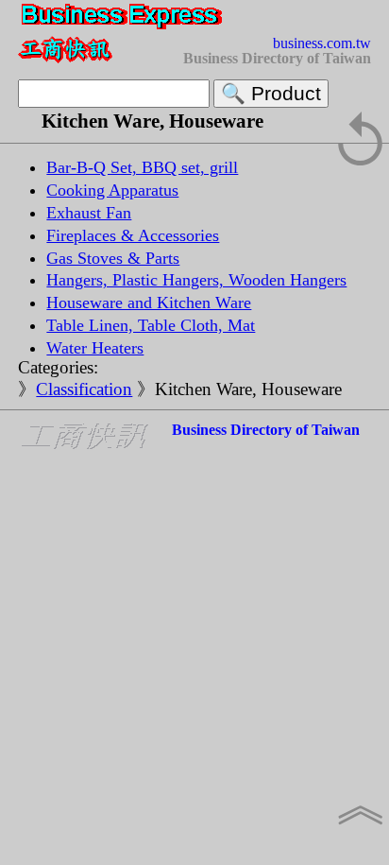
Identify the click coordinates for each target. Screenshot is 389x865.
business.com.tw (322, 43)
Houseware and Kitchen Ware (148, 302)
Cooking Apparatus (112, 190)
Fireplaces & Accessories (132, 235)
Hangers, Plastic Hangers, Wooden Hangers (196, 279)
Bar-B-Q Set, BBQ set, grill (142, 167)
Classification (84, 389)
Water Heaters (95, 347)
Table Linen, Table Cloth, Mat (150, 325)
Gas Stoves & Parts (112, 258)
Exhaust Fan (88, 212)
